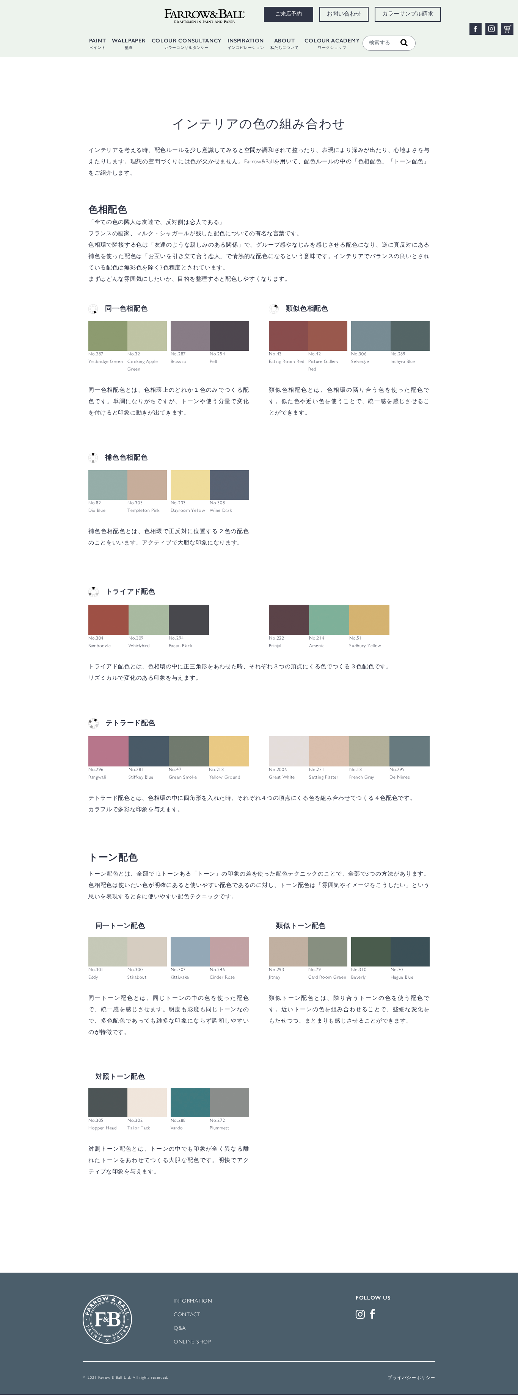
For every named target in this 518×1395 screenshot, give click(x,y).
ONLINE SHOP (192, 1342)
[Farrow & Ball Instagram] (362, 1316)
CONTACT (187, 1314)
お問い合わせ (344, 14)
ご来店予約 (288, 14)
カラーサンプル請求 (407, 14)
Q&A (180, 1328)
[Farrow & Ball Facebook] (373, 1316)
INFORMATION (193, 1301)
